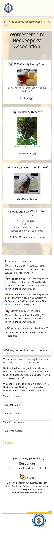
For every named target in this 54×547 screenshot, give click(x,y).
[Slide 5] (23, 492)
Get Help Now (24, 153)
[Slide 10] (36, 492)
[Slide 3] (18, 492)
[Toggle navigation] (47, 8)
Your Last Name (11, 404)
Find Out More (17, 237)
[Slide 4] (20, 492)
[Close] (49, 22)
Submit (9, 442)
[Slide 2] (15, 492)
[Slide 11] (38, 492)
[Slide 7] (28, 492)
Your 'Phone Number (14, 422)
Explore (24, 98)
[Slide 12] (41, 492)
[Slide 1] (13, 492)
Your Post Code (11, 413)
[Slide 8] (31, 492)
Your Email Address (13, 430)
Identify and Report (27, 199)
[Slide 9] (33, 492)
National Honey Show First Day (27, 328)
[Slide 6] (26, 492)
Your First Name (11, 396)
